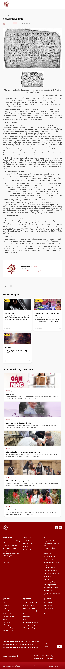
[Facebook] (56, 527)
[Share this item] (29, 328)
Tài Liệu (48, 656)
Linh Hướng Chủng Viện (50, 548)
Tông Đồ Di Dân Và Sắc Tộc (51, 562)
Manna (25, 614)
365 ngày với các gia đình (31, 628)
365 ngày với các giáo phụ (31, 625)
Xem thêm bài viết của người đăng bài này (31, 271)
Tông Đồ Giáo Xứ (48, 554)
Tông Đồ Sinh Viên (49, 565)
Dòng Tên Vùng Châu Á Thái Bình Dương (27, 641)
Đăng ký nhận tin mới (49, 643)
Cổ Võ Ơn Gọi (47, 576)
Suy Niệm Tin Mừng (8, 631)
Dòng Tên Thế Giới (8, 641)
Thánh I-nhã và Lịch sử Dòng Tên (11, 541)
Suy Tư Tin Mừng (8, 628)
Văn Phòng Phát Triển (50, 585)
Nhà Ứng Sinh (34, 647)
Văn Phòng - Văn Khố (50, 590)
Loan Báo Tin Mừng (49, 551)
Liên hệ (5, 560)
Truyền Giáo (6, 611)
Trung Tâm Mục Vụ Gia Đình (11, 647)
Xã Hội (5, 619)
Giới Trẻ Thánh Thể (49, 568)
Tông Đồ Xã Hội (48, 559)
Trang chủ (5, 15)
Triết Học (5, 608)
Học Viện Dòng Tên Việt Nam (24, 644)
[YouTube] (60, 527)
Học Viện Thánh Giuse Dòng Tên (52, 594)
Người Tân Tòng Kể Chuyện (31, 605)
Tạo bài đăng (24, 656)
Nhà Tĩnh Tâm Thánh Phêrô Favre (51, 544)
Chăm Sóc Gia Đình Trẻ (50, 570)
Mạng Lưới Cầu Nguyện (50, 556)
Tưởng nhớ (6, 551)
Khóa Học (46, 614)
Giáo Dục (46, 579)
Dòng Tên (6, 562)
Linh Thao (26, 546)
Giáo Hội (36, 656)
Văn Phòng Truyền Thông (51, 587)
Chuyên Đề (6, 622)
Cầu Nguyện (6, 625)
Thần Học (6, 605)
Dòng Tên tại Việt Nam (9, 548)
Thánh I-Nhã (27, 541)
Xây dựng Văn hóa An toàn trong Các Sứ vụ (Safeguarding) (11, 555)
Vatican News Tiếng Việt (30, 611)
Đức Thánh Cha (48, 602)
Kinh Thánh (6, 602)
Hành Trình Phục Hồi (29, 608)
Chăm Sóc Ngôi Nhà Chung (52, 573)
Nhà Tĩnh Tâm (25, 647)
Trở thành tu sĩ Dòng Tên (10, 545)
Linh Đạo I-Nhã (27, 544)
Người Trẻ (53, 656)
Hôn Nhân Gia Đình (8, 616)
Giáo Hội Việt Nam (49, 608)
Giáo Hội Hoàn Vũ (49, 605)
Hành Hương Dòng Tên (50, 582)
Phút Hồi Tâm (27, 549)
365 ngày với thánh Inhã (30, 622)
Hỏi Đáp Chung (49, 658)
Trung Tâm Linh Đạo (49, 541)
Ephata (25, 619)
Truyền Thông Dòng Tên (30, 602)
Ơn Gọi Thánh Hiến (8, 614)
